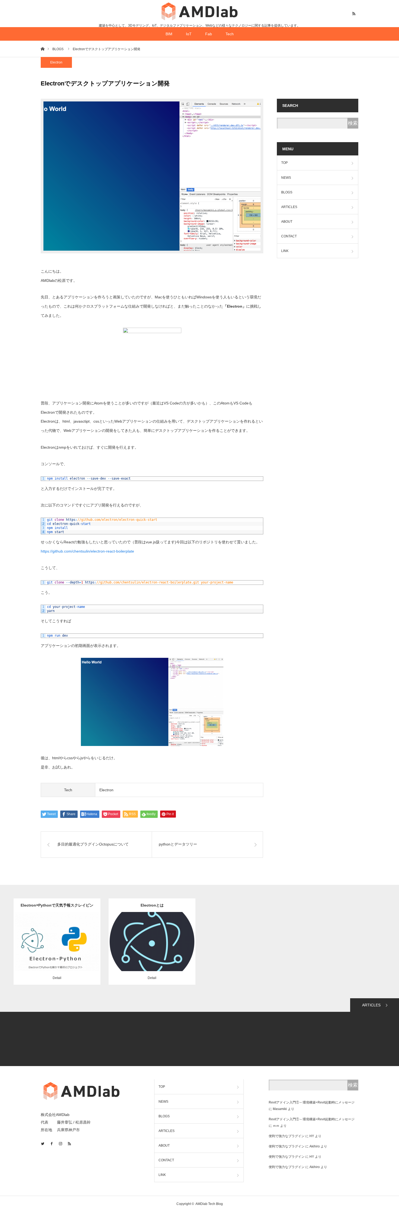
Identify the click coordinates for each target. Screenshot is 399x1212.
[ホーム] (42, 49)
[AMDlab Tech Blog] (199, 11)
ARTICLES (289, 207)
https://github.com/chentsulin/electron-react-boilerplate (87, 551)
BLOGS (286, 192)
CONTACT (289, 236)
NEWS (286, 178)
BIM (169, 34)
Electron (56, 62)
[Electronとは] (152, 946)
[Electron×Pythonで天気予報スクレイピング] (57, 946)
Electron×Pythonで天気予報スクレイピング (57, 907)
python (73, 933)
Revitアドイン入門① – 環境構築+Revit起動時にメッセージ (311, 1102)
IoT (189, 34)
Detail (57, 978)
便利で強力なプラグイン (287, 1136)
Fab (208, 34)
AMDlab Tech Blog (209, 1204)
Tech (230, 34)
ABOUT (286, 222)
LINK (285, 251)
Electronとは (152, 905)
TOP (284, 163)
